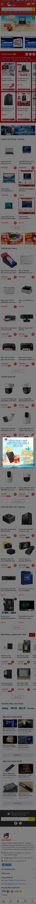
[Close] (33, 435)
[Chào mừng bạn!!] (18, 452)
